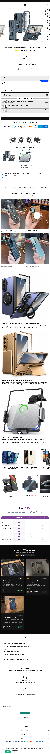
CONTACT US (24, 738)
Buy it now (25, 118)
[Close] (48, 747)
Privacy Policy (40, 748)
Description (25, 131)
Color (25, 62)
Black (20, 64)
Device (25, 56)
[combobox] (11, 176)
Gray (25, 64)
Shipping (25, 133)
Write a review (25, 713)
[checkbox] (25, 102)
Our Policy (24, 730)
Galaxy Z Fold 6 (25, 58)
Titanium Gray (32, 64)
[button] (25, 78)
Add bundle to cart (25, 169)
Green (15, 64)
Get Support (24, 734)
